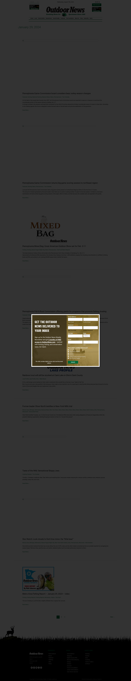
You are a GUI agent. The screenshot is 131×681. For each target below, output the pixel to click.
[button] (97, 315)
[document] (65, 340)
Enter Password (72, 330)
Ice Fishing (72, 349)
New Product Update (75, 358)
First (69, 345)
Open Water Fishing (74, 351)
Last (84, 345)
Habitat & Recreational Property (78, 356)
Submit (73, 362)
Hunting (72, 355)
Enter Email (71, 322)
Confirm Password (88, 330)
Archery (71, 353)
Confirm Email (86, 322)
